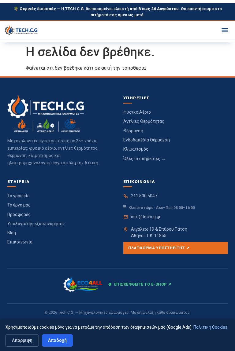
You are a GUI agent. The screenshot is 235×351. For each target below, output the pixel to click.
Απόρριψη (22, 340)
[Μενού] (225, 30)
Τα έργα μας (19, 205)
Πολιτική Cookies (210, 327)
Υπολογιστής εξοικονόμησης (36, 223)
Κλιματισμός (135, 149)
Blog (11, 232)
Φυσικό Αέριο (137, 112)
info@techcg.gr (146, 216)
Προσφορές (19, 214)
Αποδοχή (57, 340)
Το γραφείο (18, 195)
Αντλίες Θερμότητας (143, 121)
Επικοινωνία (19, 241)
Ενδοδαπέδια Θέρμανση (146, 139)
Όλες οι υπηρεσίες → (144, 158)
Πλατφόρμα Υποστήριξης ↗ (159, 248)
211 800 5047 (144, 195)
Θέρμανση (133, 130)
